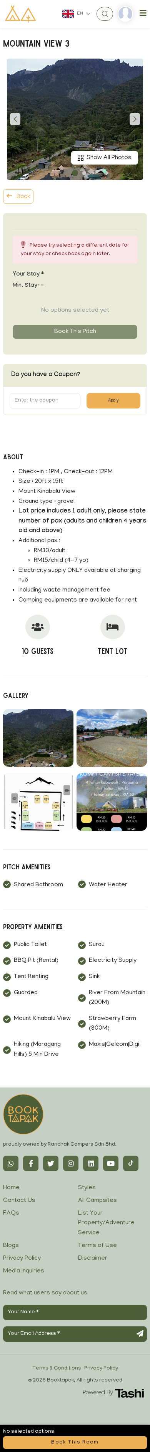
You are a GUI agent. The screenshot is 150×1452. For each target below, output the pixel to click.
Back (22, 196)
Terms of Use (97, 1245)
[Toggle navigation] (143, 13)
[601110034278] (10, 1163)
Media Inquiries (23, 1271)
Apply (113, 400)
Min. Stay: (28, 285)
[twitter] (50, 1163)
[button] (75, 173)
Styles (87, 1188)
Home (11, 1188)
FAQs (11, 1213)
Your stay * (28, 274)
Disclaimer (92, 1258)
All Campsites (97, 1200)
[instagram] (70, 1163)
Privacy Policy (22, 1258)
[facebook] (30, 1163)
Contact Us (19, 1200)
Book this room (75, 1442)
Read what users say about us (45, 1293)
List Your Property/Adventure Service (106, 1223)
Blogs (11, 1245)
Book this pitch (75, 331)
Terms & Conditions (56, 1368)
